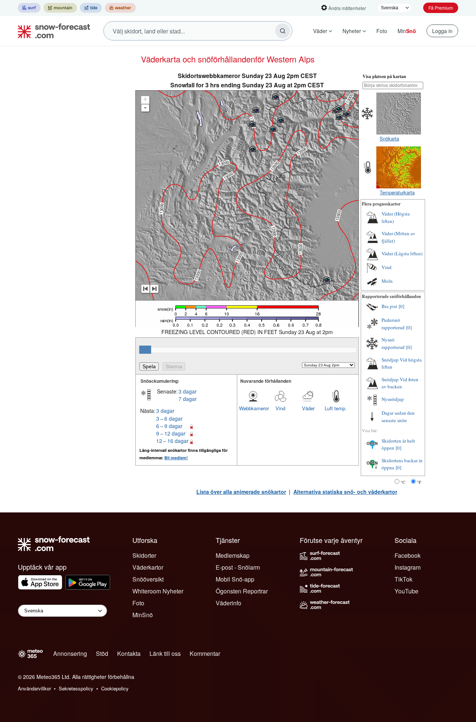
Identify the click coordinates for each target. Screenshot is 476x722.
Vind (280, 408)
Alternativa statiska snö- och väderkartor (345, 491)
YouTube (406, 591)
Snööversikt (148, 579)
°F (419, 482)
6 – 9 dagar (169, 426)
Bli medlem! (176, 457)
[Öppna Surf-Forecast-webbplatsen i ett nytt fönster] (29, 8)
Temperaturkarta (397, 192)
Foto (381, 31)
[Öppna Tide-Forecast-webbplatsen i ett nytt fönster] (91, 8)
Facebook (408, 555)
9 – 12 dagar (171, 433)
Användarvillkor (34, 688)
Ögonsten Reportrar (242, 591)
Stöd (102, 653)
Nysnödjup (393, 399)
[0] (401, 306)
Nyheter (351, 31)
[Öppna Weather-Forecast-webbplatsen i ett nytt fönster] (120, 8)
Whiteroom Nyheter (157, 591)
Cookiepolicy (115, 688)
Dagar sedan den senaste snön (398, 416)
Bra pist (389, 306)
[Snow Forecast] (52, 30)
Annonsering (70, 653)
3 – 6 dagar (169, 418)
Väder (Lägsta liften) (402, 253)
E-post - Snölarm (238, 567)
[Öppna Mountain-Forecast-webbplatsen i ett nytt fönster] (60, 8)
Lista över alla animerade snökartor (241, 491)
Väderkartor (147, 567)
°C (403, 482)
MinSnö (142, 615)
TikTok (403, 579)
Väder (320, 31)
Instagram (408, 567)
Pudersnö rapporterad (393, 324)
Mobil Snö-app (235, 579)
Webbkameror (253, 408)
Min (407, 31)
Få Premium (440, 7)
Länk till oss (165, 653)
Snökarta (389, 138)
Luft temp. (336, 408)
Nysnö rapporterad (393, 343)
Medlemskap (233, 555)
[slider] (145, 350)
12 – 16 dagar (172, 440)
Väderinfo (228, 603)
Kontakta (129, 653)
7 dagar (187, 398)
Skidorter (144, 555)
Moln (387, 281)
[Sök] (282, 30)
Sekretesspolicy (76, 688)
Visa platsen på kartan (384, 76)
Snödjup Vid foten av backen (400, 383)
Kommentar (205, 653)
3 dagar (187, 391)
